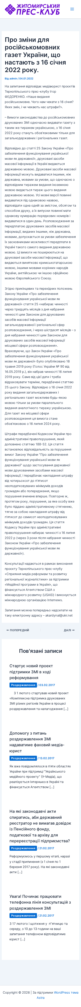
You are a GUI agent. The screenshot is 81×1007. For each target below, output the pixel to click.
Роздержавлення (23, 685)
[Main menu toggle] (72, 9)
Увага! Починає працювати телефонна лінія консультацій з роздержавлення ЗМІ (40, 902)
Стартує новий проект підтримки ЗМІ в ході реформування (31, 671)
